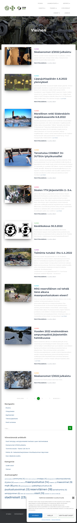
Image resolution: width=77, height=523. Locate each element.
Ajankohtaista (52, 3)
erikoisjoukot (51, 479)
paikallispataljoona (26, 486)
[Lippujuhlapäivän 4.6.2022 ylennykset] (18, 82)
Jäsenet (56, 13)
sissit (39, 493)
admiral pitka (9, 479)
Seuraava (56, 398)
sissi (22, 493)
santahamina (60, 490)
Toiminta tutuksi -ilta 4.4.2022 (53, 252)
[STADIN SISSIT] (15, 8)
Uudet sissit (10, 465)
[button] (73, 498)
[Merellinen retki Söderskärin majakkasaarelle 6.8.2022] (18, 118)
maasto (52, 482)
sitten (51, 63)
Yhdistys (41, 8)
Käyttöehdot (10, 415)
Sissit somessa (11, 422)
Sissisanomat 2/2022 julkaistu (52, 52)
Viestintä (66, 3)
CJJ (26, 479)
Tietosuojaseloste (46, 519)
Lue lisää (63, 98)
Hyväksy (35, 515)
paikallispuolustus (42, 486)
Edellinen (20, 398)
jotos (10, 482)
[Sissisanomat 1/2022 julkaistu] (18, 380)
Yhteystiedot (65, 8)
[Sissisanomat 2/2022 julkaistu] (18, 56)
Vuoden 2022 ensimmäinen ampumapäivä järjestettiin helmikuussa (51, 334)
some (53, 493)
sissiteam (48, 493)
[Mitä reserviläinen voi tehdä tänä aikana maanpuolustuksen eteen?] (18, 293)
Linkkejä (67, 13)
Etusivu (40, 3)
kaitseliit (17, 482)
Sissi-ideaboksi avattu (13, 456)
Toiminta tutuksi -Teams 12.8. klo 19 (18, 448)
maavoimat (64, 482)
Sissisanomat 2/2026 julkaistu (16, 445)
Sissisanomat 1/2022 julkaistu (52, 376)
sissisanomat (30, 493)
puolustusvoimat (17, 489)
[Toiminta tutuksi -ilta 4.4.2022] (18, 257)
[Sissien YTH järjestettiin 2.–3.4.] (18, 194)
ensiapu (42, 479)
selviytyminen (12, 493)
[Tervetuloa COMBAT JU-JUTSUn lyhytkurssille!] (18, 157)
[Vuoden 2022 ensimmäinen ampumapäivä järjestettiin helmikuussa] (18, 335)
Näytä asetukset (66, 515)
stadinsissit (15, 497)
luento (22, 482)
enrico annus (33, 479)
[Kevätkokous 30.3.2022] (18, 230)
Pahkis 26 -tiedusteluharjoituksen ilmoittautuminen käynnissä (27, 452)
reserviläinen (41, 489)
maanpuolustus (37, 482)
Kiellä (50, 515)
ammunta (19, 479)
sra (58, 493)
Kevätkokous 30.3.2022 (48, 226)
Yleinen (36, 49)
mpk (9, 485)
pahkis (16, 486)
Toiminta (53, 8)
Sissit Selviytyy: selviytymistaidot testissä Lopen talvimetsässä (27, 441)
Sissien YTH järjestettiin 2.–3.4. (53, 190)
